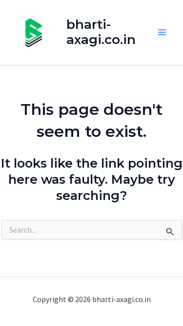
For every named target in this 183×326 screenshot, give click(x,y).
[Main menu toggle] (162, 33)
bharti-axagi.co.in (101, 32)
